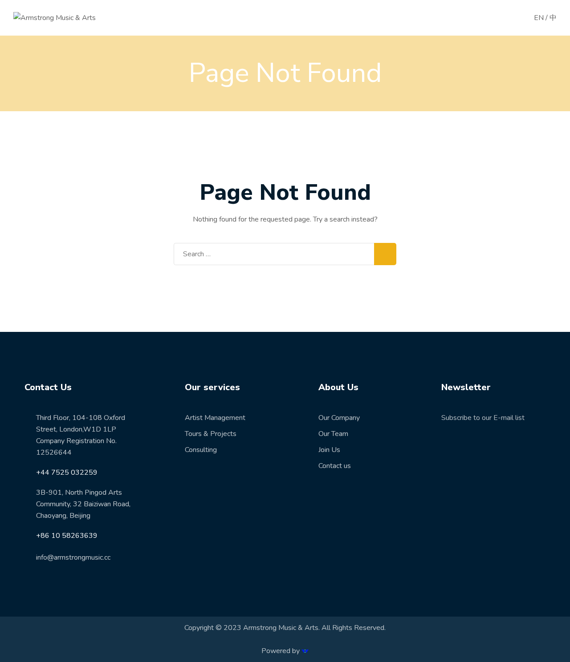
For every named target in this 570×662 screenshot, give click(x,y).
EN (539, 18)
